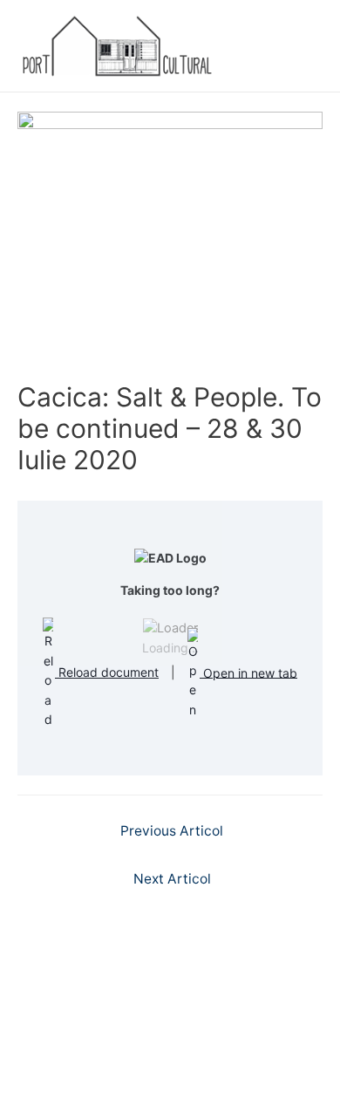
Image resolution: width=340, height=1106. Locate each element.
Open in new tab (248, 672)
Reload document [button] (107, 672)
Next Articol (172, 878)
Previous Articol (171, 831)
